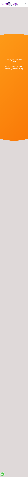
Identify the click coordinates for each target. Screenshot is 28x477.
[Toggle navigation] (25, 4)
